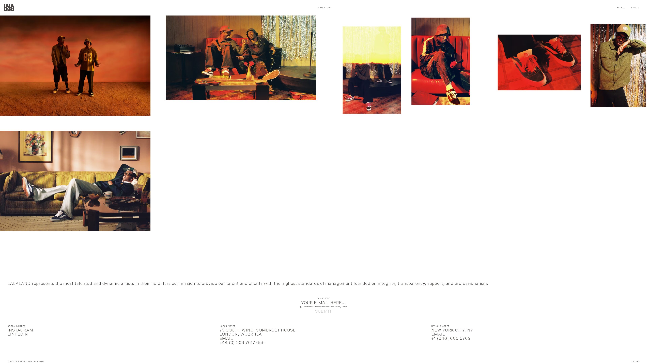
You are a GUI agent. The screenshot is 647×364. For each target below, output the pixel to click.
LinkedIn (18, 334)
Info (329, 8)
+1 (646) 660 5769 (451, 338)
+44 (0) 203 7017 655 (242, 342)
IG (639, 8)
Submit (323, 311)
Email (634, 8)
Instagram (20, 330)
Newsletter (323, 298)
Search (620, 8)
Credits (635, 361)
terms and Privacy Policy (336, 307)
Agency (321, 8)
